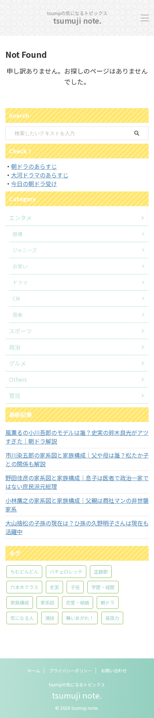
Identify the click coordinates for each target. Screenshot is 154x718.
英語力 (112, 618)
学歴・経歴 (103, 587)
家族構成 (19, 602)
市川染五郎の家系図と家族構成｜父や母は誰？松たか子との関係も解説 (77, 459)
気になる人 (22, 618)
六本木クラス (24, 587)
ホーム (33, 670)
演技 (49, 618)
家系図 (47, 602)
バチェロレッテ (66, 571)
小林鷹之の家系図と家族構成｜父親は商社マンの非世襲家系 (77, 504)
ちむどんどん (24, 571)
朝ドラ (108, 602)
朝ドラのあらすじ (34, 166)
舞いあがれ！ (80, 618)
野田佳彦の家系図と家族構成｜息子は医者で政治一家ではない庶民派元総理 (77, 482)
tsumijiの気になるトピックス (77, 684)
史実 (54, 587)
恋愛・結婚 (77, 602)
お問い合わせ (114, 670)
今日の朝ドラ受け (34, 183)
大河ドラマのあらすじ (39, 175)
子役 (75, 587)
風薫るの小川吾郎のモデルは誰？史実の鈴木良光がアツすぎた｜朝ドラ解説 (77, 436)
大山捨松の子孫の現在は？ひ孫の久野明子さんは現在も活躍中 (77, 527)
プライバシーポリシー (70, 670)
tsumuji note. (77, 20)
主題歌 (101, 571)
